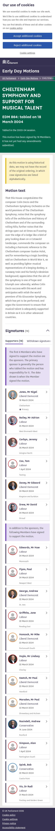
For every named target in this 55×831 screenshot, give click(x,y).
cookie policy (16, 28)
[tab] (14, 341)
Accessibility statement (13, 827)
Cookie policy (8, 815)
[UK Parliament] (10, 61)
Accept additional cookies (27, 36)
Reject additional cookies (27, 45)
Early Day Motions (20, 71)
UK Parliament (9, 78)
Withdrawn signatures (41, 341)
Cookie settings (27, 53)
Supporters (14, 341)
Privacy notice (9, 823)
